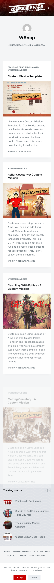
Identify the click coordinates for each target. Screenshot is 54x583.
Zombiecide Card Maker (28, 501)
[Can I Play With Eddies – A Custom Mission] (27, 309)
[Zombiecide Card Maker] (7, 501)
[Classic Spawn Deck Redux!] (7, 536)
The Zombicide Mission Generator (27, 525)
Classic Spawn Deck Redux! (30, 536)
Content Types (42, 551)
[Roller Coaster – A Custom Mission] (27, 200)
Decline (34, 577)
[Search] (49, 8)
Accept (19, 577)
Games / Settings (22, 551)
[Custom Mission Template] (27, 99)
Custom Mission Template (25, 76)
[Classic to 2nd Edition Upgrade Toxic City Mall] (7, 513)
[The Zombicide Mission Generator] (7, 525)
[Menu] (4, 8)
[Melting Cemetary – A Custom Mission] (27, 414)
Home (7, 551)
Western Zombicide (17, 70)
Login (23, 556)
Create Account (38, 556)
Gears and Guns (16, 67)
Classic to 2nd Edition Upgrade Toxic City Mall (32, 513)
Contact (12, 556)
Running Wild (32, 67)
